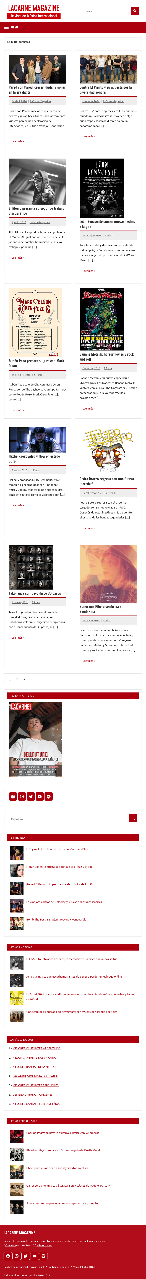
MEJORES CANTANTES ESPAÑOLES (36, 1085)
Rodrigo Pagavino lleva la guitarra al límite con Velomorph (63, 1132)
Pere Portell (111, 492)
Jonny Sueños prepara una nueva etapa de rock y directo (62, 1203)
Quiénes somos (43, 1245)
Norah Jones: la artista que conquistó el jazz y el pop (59, 866)
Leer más (17, 141)
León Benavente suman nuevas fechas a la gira (107, 224)
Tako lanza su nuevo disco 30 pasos (35, 593)
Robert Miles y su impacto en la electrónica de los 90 (59, 884)
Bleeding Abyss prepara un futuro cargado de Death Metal (63, 1150)
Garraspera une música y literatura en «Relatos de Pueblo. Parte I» (68, 1185)
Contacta (10, 1245)
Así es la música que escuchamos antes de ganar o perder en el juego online (74, 976)
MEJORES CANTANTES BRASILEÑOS (36, 1103)
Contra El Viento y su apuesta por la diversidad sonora (106, 90)
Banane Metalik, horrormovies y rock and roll (107, 357)
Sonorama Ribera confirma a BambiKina (100, 609)
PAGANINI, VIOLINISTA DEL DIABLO (35, 1076)
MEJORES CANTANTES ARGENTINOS (37, 1048)
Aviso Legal (37, 1266)
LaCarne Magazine (40, 101)
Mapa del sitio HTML (84, 1266)
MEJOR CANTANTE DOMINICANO (34, 1057)
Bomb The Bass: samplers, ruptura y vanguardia (56, 919)
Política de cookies (58, 1266)
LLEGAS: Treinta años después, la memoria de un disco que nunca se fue (71, 958)
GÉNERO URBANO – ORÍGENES (33, 1094)
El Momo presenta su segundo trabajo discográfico (36, 211)
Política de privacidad (16, 1266)
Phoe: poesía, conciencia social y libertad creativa (57, 1168)
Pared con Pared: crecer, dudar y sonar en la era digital (37, 90)
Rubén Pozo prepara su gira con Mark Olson (36, 363)
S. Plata (109, 235)
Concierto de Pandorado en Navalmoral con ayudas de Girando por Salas (71, 1011)
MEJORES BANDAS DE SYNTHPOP (35, 1066)
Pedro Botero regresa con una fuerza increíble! (107, 481)
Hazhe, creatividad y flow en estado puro (34, 459)
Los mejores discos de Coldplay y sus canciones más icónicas (64, 901)
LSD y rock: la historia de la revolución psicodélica (57, 849)
